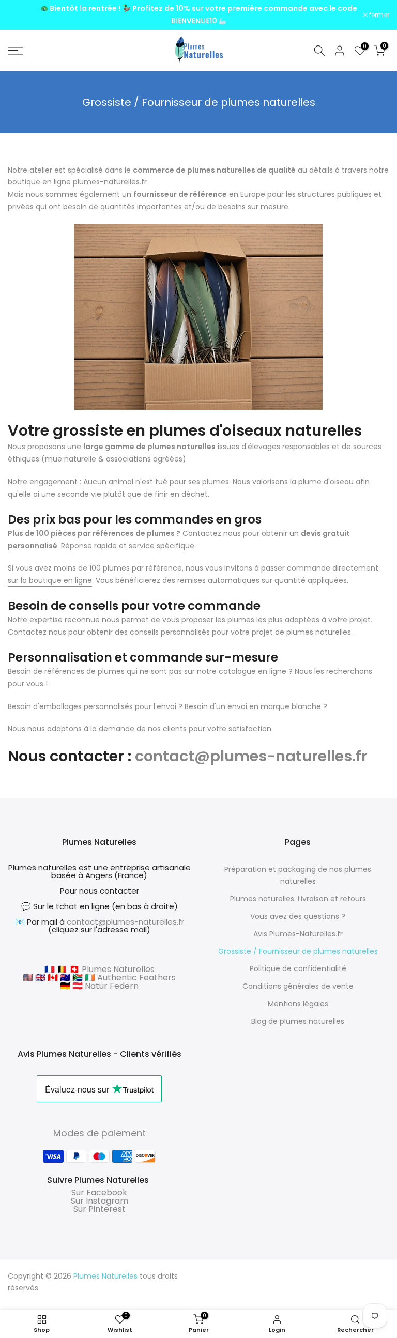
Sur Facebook (99, 1192)
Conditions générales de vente (298, 986)
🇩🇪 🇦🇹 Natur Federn (99, 986)
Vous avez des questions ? (297, 916)
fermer (23, 15)
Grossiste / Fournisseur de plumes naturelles (298, 951)
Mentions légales (298, 1003)
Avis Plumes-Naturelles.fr (298, 934)
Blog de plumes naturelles (297, 1021)
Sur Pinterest (99, 1209)
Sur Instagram (99, 1201)
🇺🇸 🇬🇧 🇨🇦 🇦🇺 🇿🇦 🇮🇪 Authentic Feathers (99, 977)
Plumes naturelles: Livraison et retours (298, 899)
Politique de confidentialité (298, 968)
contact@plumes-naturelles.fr (251, 756)
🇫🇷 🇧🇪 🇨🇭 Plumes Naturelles (99, 969)
